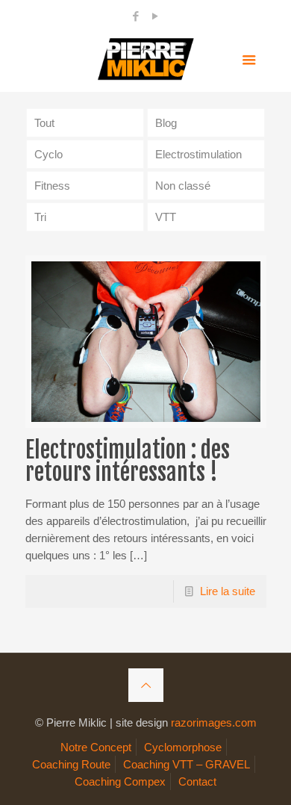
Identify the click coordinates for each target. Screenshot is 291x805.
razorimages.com (214, 722)
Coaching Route (71, 764)
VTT (165, 217)
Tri (40, 217)
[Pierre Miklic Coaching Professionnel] (146, 58)
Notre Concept (95, 747)
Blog (166, 122)
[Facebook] (136, 16)
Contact (197, 781)
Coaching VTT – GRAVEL (186, 764)
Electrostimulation (198, 154)
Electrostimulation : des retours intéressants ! (127, 461)
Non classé (182, 185)
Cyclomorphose (183, 747)
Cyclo (48, 154)
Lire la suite (227, 591)
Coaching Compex (120, 781)
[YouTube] (155, 16)
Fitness (52, 185)
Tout (44, 122)
